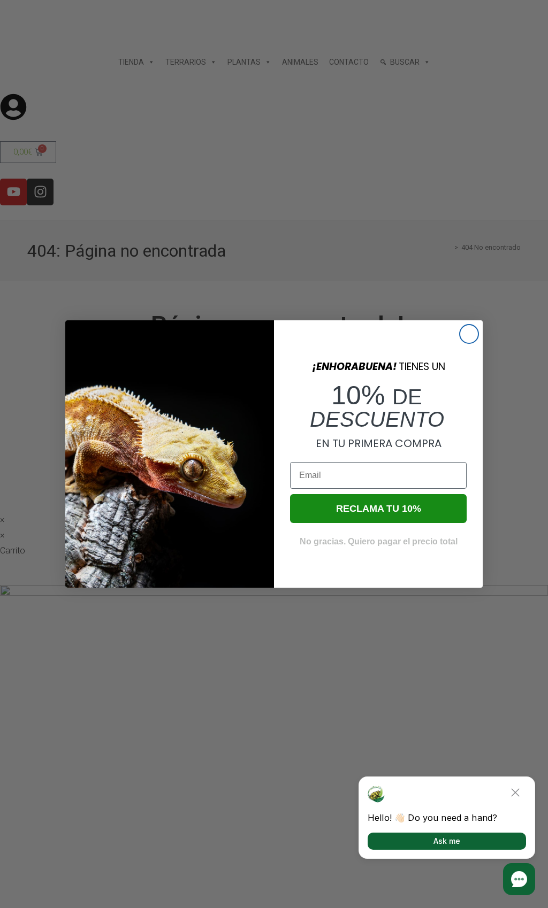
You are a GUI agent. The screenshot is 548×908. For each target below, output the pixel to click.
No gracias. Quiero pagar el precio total (379, 541)
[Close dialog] (469, 334)
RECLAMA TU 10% (378, 508)
